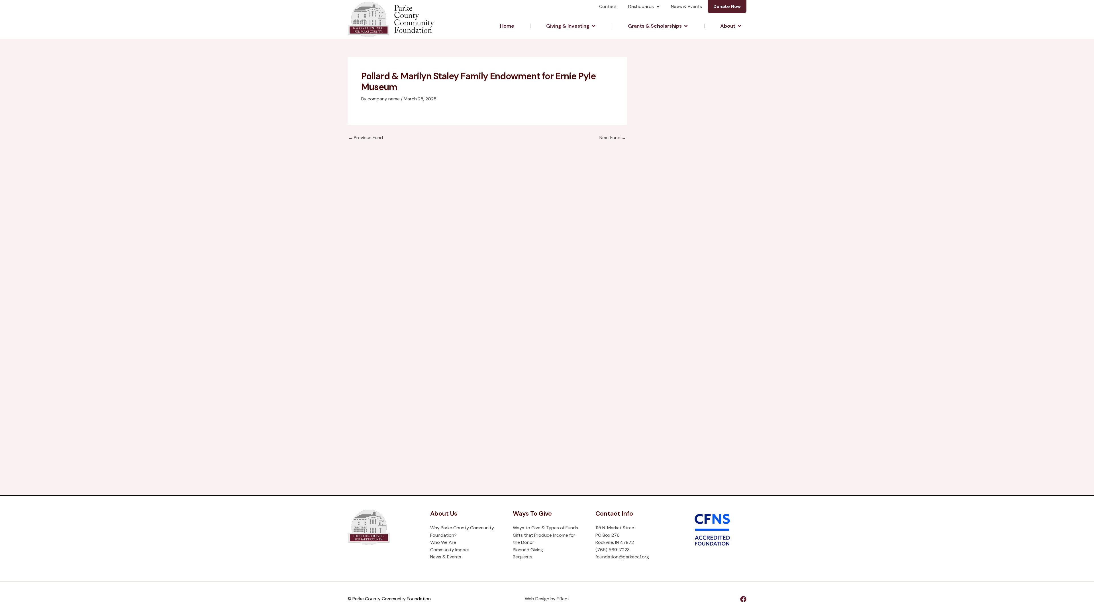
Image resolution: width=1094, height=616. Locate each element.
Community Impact (450, 550)
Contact (608, 6)
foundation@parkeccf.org (622, 557)
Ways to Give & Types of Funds (545, 528)
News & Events (686, 6)
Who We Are (443, 542)
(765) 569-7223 (612, 550)
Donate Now (727, 6)
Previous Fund (365, 137)
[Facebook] (743, 599)
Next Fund (612, 137)
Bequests (522, 557)
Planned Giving (528, 550)
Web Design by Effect (547, 599)
